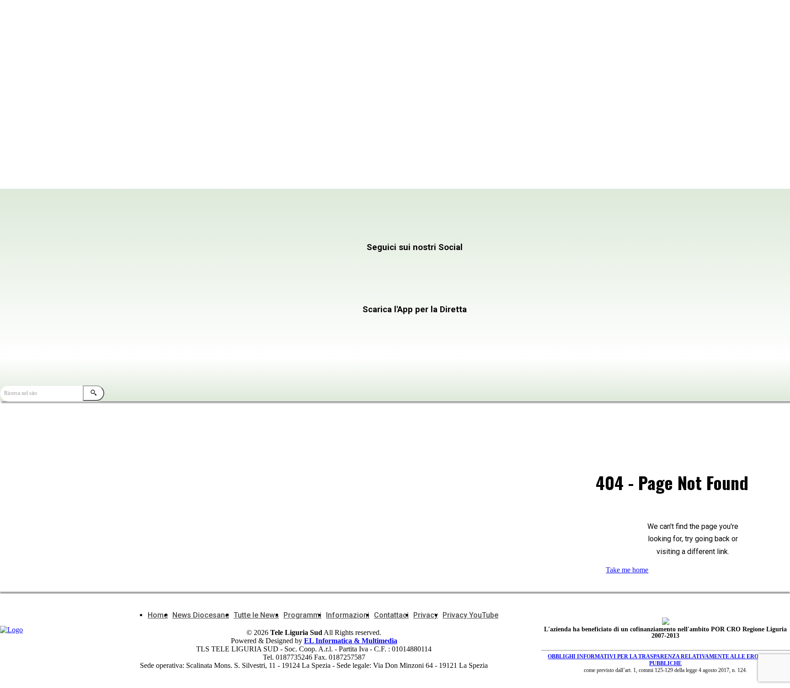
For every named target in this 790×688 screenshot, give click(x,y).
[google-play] (308, 347)
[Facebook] (211, 265)
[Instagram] (322, 265)
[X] (434, 265)
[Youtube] (211, 291)
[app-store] (308, 327)
